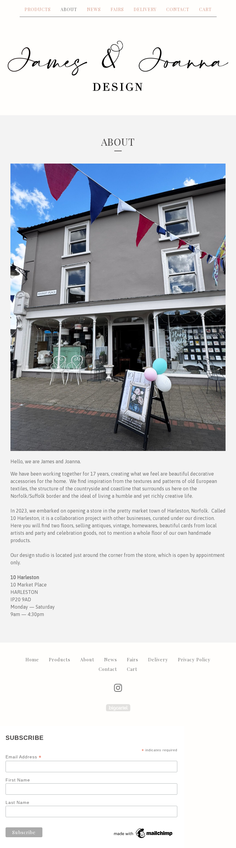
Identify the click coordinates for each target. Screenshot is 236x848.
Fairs (117, 9)
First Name (18, 779)
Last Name (18, 802)
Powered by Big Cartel (118, 707)
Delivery (145, 9)
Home (32, 659)
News (94, 9)
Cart (205, 9)
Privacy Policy (194, 659)
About (69, 9)
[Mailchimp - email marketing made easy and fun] (143, 838)
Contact (177, 9)
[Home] (118, 65)
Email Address (23, 757)
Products (38, 9)
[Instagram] (118, 687)
